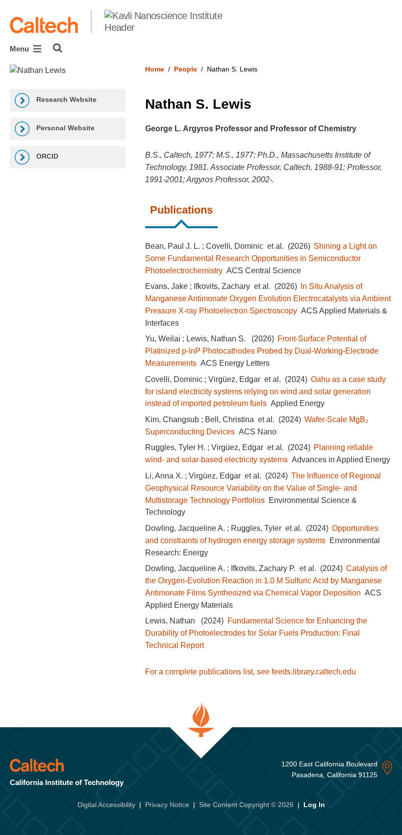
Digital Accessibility (106, 805)
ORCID (46, 156)
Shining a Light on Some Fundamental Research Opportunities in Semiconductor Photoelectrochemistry (261, 258)
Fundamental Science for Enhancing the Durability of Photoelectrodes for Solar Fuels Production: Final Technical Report (256, 633)
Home (154, 69)
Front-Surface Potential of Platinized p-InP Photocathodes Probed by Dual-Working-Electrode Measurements (261, 350)
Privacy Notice (167, 805)
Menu (20, 49)
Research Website (65, 99)
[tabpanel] (268, 453)
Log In (314, 805)
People (185, 69)
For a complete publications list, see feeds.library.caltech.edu (250, 672)
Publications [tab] (181, 210)
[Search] (57, 48)
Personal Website (64, 128)
